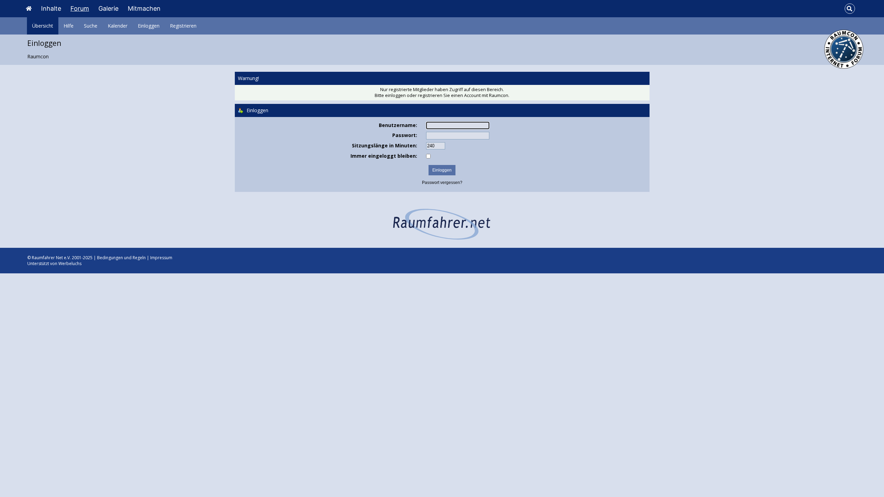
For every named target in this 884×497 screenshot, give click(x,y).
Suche (90, 25)
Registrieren (183, 25)
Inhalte (51, 8)
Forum (79, 8)
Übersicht (42, 25)
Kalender (117, 25)
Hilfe (69, 25)
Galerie (108, 8)
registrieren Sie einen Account (449, 95)
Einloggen (149, 25)
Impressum (161, 258)
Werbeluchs (69, 263)
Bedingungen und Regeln (121, 258)
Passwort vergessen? (442, 182)
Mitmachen (144, 8)
